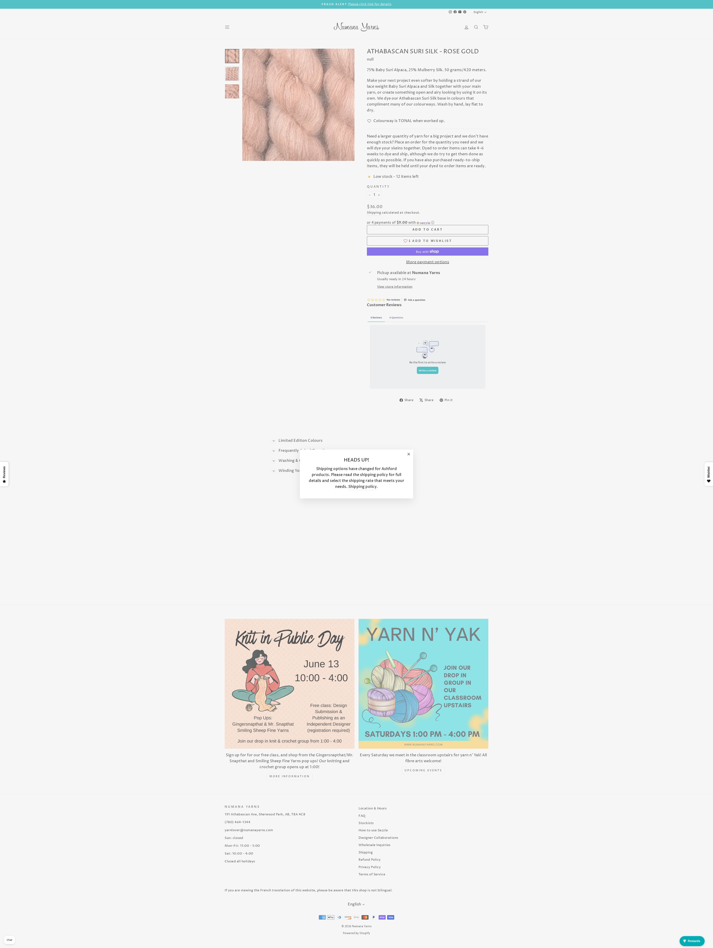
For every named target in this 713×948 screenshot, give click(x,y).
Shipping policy (362, 486)
